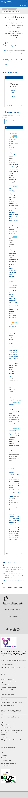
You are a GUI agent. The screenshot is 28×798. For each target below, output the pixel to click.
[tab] (13, 77)
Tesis (12, 468)
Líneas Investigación (14, 31)
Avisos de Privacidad (6, 700)
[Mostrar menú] (2, 1)
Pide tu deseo (12, 617)
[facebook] (7, 629)
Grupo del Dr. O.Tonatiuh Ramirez (13, 587)
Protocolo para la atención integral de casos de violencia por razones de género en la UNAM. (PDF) (13, 653)
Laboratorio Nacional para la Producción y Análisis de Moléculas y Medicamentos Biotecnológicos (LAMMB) (13, 583)
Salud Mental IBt (5, 684)
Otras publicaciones (15, 399)
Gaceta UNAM (4, 737)
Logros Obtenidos (9, 33)
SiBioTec (3, 752)
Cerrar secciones (21, 37)
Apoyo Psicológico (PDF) (7, 689)
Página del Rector (5, 725)
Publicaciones (14, 35)
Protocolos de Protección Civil (8, 687)
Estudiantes (20, 33)
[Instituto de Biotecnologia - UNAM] (8, 1)
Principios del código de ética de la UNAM (11, 702)
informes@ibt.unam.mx (13, 610)
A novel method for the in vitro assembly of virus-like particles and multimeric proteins (13, 308)
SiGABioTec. (4, 755)
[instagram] (18, 629)
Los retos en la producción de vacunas (14, 411)
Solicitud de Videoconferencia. (8, 763)
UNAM (2, 722)
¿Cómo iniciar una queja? (7, 664)
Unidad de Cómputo (6, 765)
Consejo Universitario (6, 727)
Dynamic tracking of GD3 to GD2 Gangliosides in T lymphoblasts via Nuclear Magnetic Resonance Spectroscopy (13, 172)
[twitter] (10, 629)
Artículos (13, 133)
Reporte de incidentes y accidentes (9, 682)
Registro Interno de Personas (8, 757)
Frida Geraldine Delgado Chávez (14, 90)
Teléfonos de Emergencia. (7, 679)
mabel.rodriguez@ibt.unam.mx (13, 562)
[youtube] (14, 629)
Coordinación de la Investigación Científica (11, 730)
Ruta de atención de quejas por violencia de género (13, 667)
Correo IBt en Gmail (6, 760)
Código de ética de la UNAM (8, 705)
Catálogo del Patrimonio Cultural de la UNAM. (12, 740)
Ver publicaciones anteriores (12, 389)
